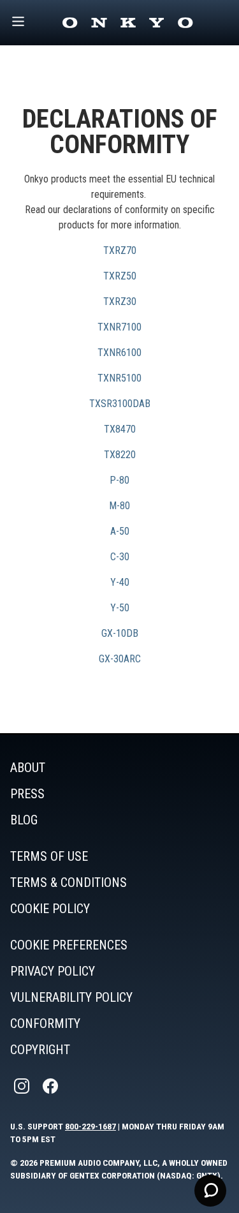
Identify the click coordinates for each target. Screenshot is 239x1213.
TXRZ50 (119, 276)
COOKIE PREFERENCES (68, 945)
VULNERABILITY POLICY (71, 997)
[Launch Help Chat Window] (210, 1191)
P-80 (119, 480)
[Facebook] (51, 1086)
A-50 (119, 531)
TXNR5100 (119, 378)
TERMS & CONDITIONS (68, 882)
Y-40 (119, 582)
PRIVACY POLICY (52, 971)
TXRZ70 (119, 250)
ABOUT (27, 767)
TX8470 (120, 429)
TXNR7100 (119, 327)
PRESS (27, 793)
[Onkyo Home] (127, 22)
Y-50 (119, 608)
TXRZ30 (119, 301)
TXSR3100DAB (119, 404)
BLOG (24, 820)
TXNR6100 (119, 352)
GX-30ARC (120, 659)
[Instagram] (23, 1086)
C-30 (119, 557)
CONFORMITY (45, 1023)
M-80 (119, 506)
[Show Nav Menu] (18, 22)
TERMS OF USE (49, 856)
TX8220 (120, 455)
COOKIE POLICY (50, 908)
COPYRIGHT (40, 1049)
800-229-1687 (90, 1126)
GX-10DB (119, 633)
